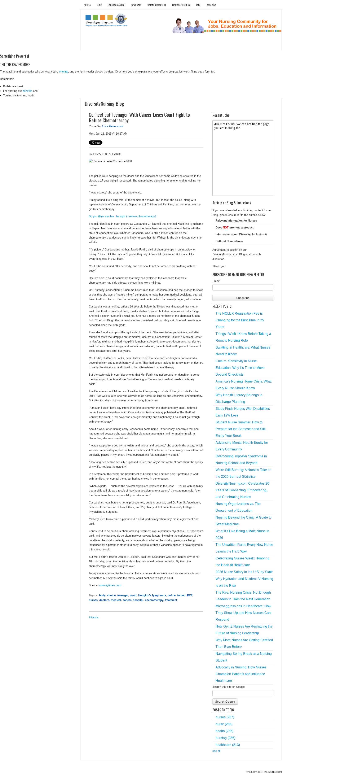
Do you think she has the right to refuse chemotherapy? (122, 216)
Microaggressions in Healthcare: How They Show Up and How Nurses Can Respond (243, 612)
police (172, 595)
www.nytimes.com (110, 585)
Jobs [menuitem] (198, 4)
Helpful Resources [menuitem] (156, 4)
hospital (138, 600)
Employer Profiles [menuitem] (181, 4)
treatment (171, 600)
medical (116, 600)
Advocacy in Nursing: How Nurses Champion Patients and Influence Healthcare (241, 673)
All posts (93, 617)
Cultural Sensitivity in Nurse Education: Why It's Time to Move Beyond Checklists (240, 367)
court (133, 595)
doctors (104, 600)
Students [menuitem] (105, 46)
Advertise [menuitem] (211, 4)
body (102, 595)
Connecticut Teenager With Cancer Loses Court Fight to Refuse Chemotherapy (139, 117)
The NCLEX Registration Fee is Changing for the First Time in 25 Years (240, 320)
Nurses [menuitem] (87, 4)
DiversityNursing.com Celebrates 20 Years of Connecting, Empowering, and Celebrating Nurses (242, 490)
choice (111, 595)
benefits (27, 90)
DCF (189, 595)
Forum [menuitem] (183, 46)
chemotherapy (154, 600)
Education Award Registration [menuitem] (225, 46)
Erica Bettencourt (112, 126)
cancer (127, 600)
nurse (224, 724)
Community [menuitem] (166, 46)
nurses (93, 600)
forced (181, 595)
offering (63, 71)
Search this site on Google (228, 686)
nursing (225, 738)
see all (216, 750)
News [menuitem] (149, 46)
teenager (122, 595)
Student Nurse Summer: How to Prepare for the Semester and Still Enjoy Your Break (241, 428)
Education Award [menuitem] (116, 4)
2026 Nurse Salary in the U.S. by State (244, 572)
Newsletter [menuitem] (136, 4)
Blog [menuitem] (99, 4)
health (224, 731)
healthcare (228, 745)
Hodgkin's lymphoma (152, 595)
